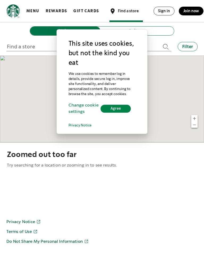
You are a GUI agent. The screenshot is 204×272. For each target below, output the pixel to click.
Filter (187, 46)
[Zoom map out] (194, 124)
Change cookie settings (84, 108)
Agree (115, 108)
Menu (32, 10)
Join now (191, 10)
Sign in (164, 10)
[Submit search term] (165, 46)
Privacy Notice (80, 125)
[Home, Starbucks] (13, 12)
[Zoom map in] (194, 118)
